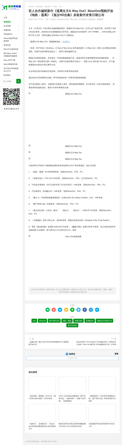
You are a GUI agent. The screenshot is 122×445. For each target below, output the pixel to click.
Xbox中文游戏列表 (11, 49)
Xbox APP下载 (9, 60)
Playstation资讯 (63, 19)
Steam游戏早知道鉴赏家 (11, 39)
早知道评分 (8, 34)
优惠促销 (7, 30)
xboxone (42, 320)
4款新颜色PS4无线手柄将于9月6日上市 (102, 424)
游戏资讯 (7, 21)
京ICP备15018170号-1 (49, 441)
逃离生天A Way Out (104, 320)
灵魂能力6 (90, 320)
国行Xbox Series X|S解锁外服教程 (10, 54)
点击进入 (66, 41)
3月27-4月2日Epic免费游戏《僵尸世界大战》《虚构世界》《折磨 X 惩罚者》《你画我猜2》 (72, 398)
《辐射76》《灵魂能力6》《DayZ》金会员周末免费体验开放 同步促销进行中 (42, 426)
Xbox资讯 (73, 19)
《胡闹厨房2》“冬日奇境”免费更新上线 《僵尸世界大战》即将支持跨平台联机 (102, 398)
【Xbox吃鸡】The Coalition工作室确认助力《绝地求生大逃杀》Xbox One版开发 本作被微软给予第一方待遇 (96, 343)
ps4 (34, 320)
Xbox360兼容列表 (11, 64)
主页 (5, 17)
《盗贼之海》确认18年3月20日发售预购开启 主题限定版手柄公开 (49, 343)
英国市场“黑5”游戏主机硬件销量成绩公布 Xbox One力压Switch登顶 (72, 424)
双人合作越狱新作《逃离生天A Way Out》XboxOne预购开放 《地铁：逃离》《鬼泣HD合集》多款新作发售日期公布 (85, 290)
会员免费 (7, 25)
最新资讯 (48, 6)
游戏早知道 (11, 7)
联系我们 (7, 75)
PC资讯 (54, 6)
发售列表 (7, 45)
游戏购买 (100, 19)
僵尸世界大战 (54, 320)
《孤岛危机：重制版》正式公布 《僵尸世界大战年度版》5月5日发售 (42, 397)
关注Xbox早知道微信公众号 (11, 69)
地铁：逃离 (67, 320)
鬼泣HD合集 (72, 325)
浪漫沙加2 (78, 320)
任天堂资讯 (83, 19)
